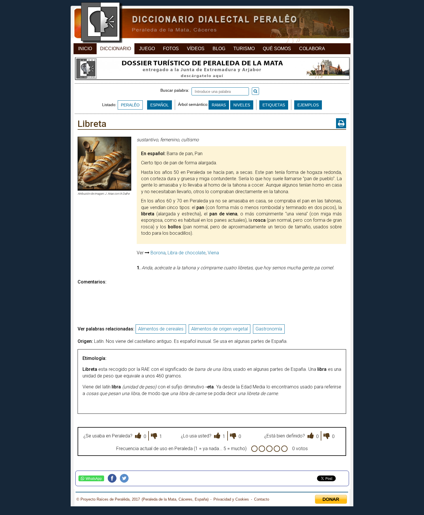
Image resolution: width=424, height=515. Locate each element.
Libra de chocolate (187, 252)
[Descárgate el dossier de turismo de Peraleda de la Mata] (212, 70)
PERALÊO (130, 105)
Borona (158, 252)
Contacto (261, 499)
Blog (219, 48)
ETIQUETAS (273, 105)
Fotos (171, 48)
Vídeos (196, 48)
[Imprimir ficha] (341, 123)
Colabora (312, 48)
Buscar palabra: (176, 90)
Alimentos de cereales (160, 329)
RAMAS (219, 105)
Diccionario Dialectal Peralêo (207, 23)
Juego (147, 48)
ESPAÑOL (159, 105)
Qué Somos (277, 48)
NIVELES (241, 105)
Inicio (85, 48)
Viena (213, 252)
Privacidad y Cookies (231, 499)
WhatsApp (94, 479)
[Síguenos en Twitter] (126, 478)
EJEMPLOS (308, 105)
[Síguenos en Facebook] (114, 478)
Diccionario (115, 48)
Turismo (244, 48)
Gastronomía (269, 329)
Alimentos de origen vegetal (219, 329)
